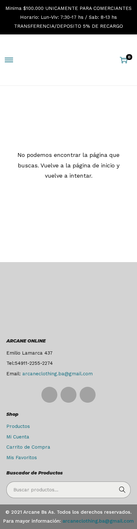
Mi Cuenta (17, 437)
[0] (123, 60)
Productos (18, 426)
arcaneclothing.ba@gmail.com (57, 374)
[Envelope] (88, 395)
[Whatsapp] (68, 395)
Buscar (122, 490)
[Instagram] (49, 395)
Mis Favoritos (21, 457)
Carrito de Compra (28, 447)
